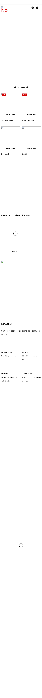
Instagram (36, 2)
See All (15, 251)
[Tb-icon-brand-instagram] (7, 667)
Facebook (32, 2)
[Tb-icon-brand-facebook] (2, 667)
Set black (5, 154)
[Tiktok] (12, 667)
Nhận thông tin (32, 659)
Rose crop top (28, 120)
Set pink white (7, 120)
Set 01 (24, 154)
